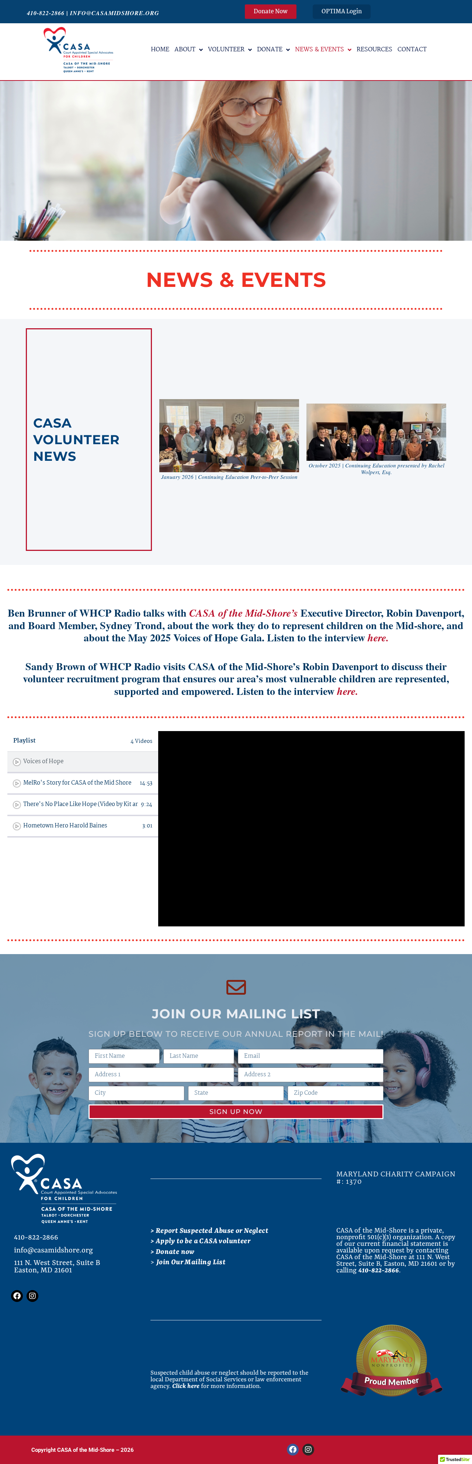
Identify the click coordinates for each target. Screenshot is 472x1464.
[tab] (82, 762)
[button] (166, 430)
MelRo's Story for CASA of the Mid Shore (77, 783)
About (184, 50)
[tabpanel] (311, 828)
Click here (185, 1386)
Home (160, 50)
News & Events (319, 50)
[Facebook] (17, 1296)
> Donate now (172, 1252)
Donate (269, 50)
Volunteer (226, 50)
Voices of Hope (43, 761)
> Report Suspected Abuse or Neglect (209, 1231)
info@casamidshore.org (114, 13)
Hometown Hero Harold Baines (65, 826)
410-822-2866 (46, 13)
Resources (374, 50)
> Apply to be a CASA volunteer (200, 1241)
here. (378, 637)
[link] (243, 613)
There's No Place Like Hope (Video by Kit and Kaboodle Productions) (80, 804)
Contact (412, 50)
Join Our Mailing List (190, 1262)
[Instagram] (32, 1296)
